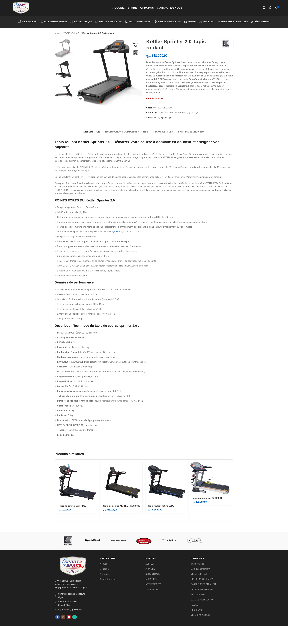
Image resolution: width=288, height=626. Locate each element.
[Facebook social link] (155, 118)
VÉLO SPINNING (198, 594)
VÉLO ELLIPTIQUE (199, 574)
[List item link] (72, 603)
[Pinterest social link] (162, 118)
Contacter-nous (108, 579)
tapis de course (165, 112)
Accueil (58, 33)
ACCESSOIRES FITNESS (202, 589)
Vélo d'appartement (200, 569)
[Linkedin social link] (166, 118)
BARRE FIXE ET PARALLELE (203, 584)
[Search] (264, 8)
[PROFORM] (118, 540)
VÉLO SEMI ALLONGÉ (201, 615)
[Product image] (77, 482)
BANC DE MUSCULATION (202, 600)
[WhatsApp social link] (74, 617)
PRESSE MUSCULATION (202, 579)
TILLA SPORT (152, 589)
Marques (151, 558)
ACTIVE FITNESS (153, 584)
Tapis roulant (197, 564)
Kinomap (118, 231)
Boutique (104, 569)
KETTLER (150, 564)
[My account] (270, 8)
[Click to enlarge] (80, 100)
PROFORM (150, 569)
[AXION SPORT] (169, 540)
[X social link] (158, 118)
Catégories (197, 558)
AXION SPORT (152, 579)
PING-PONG (196, 610)
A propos (104, 574)
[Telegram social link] (170, 118)
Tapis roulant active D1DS (161, 506)
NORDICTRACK (153, 574)
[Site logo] (20, 7)
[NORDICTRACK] (93, 540)
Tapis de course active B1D (72, 506)
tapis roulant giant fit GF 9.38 (207, 498)
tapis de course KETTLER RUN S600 (121, 506)
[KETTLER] (67, 540)
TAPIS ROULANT (72, 33)
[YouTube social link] (69, 617)
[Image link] (72, 566)
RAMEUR (195, 605)
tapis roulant (181, 112)
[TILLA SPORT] (195, 540)
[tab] (91, 130)
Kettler (83, 142)
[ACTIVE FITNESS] (144, 540)
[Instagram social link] (63, 617)
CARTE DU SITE (108, 558)
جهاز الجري (193, 112)
